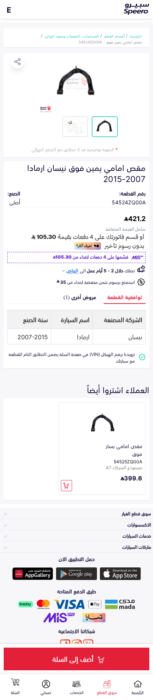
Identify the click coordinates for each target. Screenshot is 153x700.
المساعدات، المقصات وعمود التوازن (72, 35)
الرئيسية (136, 35)
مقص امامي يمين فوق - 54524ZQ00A (110, 41)
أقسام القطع (114, 35)
